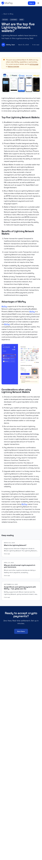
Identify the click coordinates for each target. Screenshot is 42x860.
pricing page (34, 64)
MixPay (4, 306)
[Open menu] (38, 3)
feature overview (13, 66)
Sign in (31, 3)
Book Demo (21, 631)
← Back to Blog (7, 14)
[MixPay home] (7, 3)
